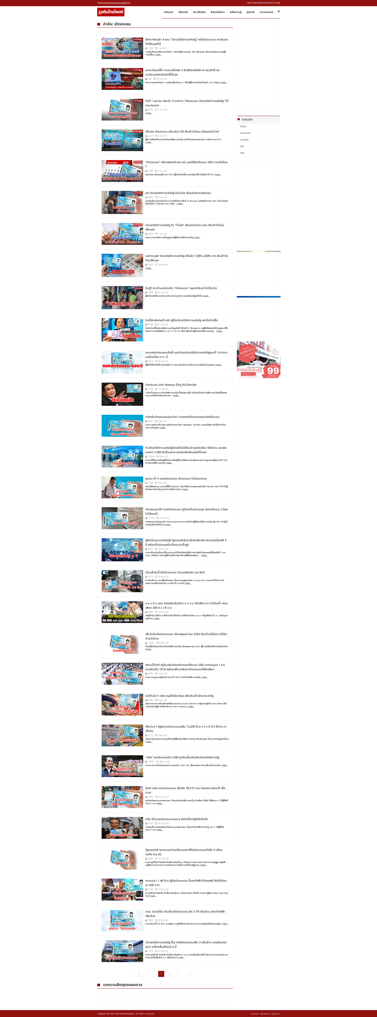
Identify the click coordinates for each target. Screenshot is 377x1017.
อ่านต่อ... (158, 54)
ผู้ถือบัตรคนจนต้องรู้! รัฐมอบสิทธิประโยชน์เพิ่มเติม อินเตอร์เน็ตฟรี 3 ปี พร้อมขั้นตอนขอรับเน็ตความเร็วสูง (185, 542)
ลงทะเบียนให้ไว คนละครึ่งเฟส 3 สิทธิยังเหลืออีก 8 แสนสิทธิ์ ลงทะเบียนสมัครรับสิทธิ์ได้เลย (182, 72)
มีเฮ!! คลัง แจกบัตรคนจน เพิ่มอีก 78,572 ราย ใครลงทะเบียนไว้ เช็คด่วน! (185, 790)
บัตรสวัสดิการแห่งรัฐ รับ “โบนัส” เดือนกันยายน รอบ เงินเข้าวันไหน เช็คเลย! (184, 227)
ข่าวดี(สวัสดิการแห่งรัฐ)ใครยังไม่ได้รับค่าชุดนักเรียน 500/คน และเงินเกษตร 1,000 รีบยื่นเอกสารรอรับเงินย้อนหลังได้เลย (186, 450)
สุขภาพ (250, 12)
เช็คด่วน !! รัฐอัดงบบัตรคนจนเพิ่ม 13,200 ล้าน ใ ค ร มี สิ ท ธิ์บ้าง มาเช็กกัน (185, 728)
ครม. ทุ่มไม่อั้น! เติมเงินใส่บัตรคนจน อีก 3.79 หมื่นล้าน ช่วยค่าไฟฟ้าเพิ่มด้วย (185, 913)
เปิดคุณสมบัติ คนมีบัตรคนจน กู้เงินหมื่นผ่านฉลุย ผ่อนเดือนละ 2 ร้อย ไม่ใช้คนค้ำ (186, 511)
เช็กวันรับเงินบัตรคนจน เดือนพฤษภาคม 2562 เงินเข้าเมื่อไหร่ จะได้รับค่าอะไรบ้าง (186, 636)
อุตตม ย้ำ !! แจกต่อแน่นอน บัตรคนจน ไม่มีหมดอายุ (176, 478)
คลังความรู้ (236, 12)
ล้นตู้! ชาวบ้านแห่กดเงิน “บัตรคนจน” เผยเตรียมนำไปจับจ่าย (181, 288)
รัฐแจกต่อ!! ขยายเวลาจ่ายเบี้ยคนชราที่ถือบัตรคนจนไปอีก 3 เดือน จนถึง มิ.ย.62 (183, 852)
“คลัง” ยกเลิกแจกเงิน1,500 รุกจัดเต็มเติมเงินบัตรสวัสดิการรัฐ (182, 757)
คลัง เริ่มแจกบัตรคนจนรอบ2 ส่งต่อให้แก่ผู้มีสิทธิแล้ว (176, 819)
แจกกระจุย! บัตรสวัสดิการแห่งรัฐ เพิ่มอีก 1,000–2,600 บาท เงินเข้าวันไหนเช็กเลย (186, 258)
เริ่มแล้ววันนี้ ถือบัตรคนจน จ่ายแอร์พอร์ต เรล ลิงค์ (175, 572)
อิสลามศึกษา (218, 12)
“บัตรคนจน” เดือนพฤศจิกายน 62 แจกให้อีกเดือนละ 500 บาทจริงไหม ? (186, 164)
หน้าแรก (168, 12)
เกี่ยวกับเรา (265, 1014)
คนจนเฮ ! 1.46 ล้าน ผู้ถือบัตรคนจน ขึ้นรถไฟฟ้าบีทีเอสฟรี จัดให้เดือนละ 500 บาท (186, 883)
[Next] (177, 974)
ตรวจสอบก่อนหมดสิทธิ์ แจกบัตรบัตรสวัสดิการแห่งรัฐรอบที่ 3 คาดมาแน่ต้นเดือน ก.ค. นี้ (186, 354)
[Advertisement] (258, 67)
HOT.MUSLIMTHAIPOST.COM (263, 3)
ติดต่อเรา (275, 1014)
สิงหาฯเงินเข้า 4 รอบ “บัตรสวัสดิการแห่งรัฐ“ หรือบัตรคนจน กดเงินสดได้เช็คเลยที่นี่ (186, 41)
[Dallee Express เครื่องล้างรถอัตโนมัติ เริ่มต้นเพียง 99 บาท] (259, 359)
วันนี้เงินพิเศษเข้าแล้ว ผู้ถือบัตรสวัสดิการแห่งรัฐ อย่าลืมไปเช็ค (181, 320)
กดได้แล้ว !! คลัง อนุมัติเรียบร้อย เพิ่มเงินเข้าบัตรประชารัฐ (179, 696)
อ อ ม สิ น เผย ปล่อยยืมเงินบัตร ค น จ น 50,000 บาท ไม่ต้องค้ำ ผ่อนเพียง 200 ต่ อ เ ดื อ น (186, 605)
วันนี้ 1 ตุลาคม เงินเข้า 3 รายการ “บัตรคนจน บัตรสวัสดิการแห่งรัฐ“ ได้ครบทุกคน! (187, 103)
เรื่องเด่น (183, 12)
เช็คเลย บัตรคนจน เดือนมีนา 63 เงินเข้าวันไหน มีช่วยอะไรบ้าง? (182, 131)
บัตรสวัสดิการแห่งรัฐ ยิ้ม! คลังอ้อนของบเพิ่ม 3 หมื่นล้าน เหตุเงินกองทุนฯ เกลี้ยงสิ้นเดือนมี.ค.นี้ (185, 944)
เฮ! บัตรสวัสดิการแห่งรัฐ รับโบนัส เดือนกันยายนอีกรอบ (178, 193)
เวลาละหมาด (266, 12)
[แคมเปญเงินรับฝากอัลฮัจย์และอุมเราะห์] (259, 273)
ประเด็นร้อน (199, 12)
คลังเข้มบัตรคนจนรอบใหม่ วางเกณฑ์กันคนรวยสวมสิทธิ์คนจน (182, 417)
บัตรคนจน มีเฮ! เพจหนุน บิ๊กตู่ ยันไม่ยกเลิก (171, 385)
